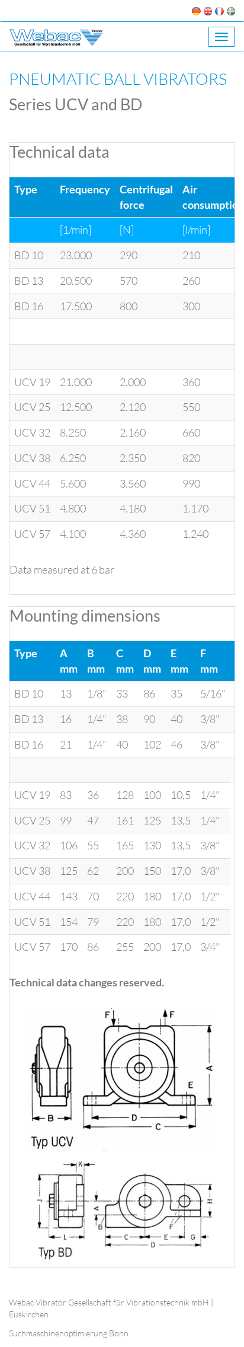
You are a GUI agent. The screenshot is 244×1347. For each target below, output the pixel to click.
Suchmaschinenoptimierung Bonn (69, 1333)
